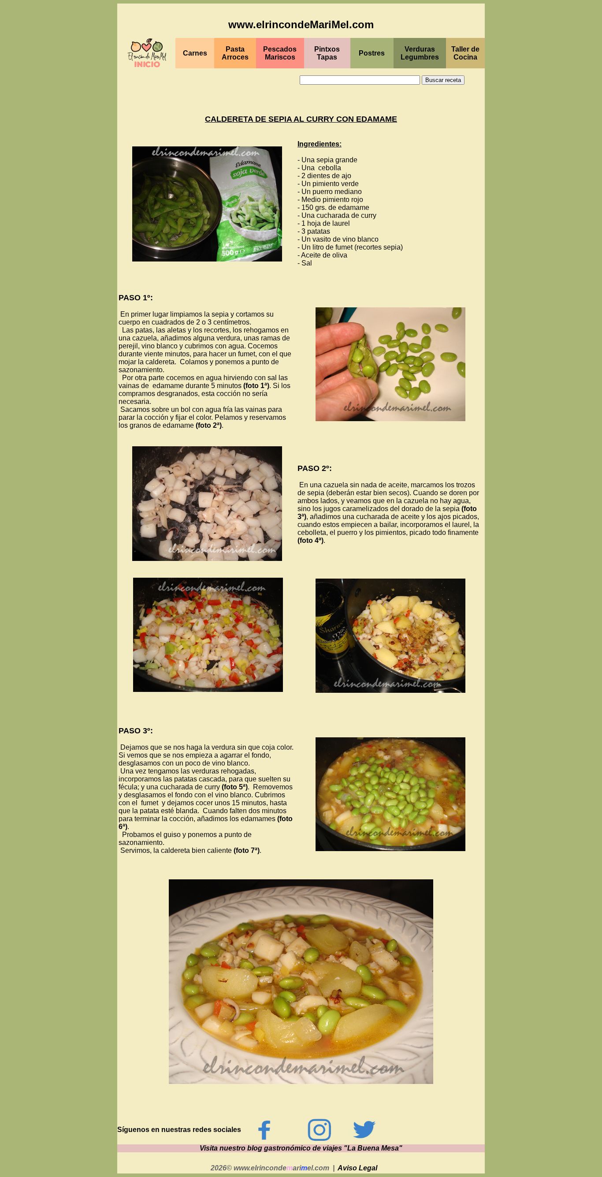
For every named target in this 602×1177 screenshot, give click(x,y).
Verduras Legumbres (420, 53)
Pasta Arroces (235, 53)
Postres (372, 53)
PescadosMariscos (280, 53)
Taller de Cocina (465, 53)
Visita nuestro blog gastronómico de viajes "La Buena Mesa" (301, 1148)
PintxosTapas (327, 53)
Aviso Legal (357, 1168)
